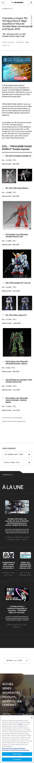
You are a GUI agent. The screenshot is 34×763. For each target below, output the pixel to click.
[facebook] (31, 26)
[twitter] (31, 24)
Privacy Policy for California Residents (13, 748)
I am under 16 (17, 759)
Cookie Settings (17, 754)
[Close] (32, 718)
